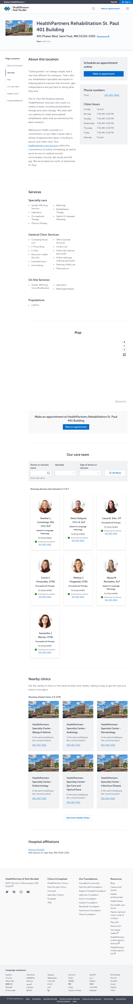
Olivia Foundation (87, 914)
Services (11, 73)
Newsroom (115, 926)
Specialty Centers (55, 895)
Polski (70, 978)
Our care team (13, 87)
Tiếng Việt (9, 981)
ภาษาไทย (93, 987)
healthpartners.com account (43, 145)
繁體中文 (9, 984)
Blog (112, 883)
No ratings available (45, 538)
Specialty (59, 465)
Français (29, 987)
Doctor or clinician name (39, 466)
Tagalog (50, 975)
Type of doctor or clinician (88, 466)
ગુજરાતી (92, 975)
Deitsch (29, 981)
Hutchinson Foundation (90, 910)
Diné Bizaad (115, 975)
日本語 (71, 981)
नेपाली (91, 984)
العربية (29, 984)
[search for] (48, 473)
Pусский (8, 987)
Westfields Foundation (89, 906)
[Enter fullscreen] (124, 355)
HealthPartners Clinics (57, 883)
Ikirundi (113, 978)
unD (49, 987)
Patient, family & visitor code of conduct (118, 915)
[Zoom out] (124, 346)
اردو (91, 978)
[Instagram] (21, 893)
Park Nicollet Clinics (56, 887)
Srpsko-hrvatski (74, 990)
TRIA (49, 903)
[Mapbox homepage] (120, 401)
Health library (116, 901)
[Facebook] (14, 893)
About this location (15, 66)
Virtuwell (51, 891)
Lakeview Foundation (89, 895)
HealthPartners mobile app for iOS (117, 950)
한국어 (29, 990)
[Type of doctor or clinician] (90, 473)
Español (8, 975)
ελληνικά (92, 990)
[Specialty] (65, 473)
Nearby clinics (13, 94)
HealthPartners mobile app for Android (117, 940)
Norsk (112, 984)
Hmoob (8, 978)
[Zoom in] (124, 342)
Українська (51, 978)
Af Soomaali (10, 990)
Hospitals (51, 899)
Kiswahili (113, 981)
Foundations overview (89, 883)
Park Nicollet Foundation (90, 887)
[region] (78, 371)
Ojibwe (113, 987)
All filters (116, 473)
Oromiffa (51, 981)
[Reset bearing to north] (124, 350)
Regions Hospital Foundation (92, 891)
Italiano (92, 981)
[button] (126, 2)
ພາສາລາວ (30, 978)
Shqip (70, 987)
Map (9, 80)
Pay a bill (114, 922)
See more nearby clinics (78, 818)
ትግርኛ (112, 990)
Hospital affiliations (15, 101)
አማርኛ (50, 984)
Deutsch (71, 975)
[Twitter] (7, 893)
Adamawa (30, 975)
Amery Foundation (87, 899)
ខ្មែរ (48, 990)
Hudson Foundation (88, 903)
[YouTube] (28, 893)
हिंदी (69, 984)
